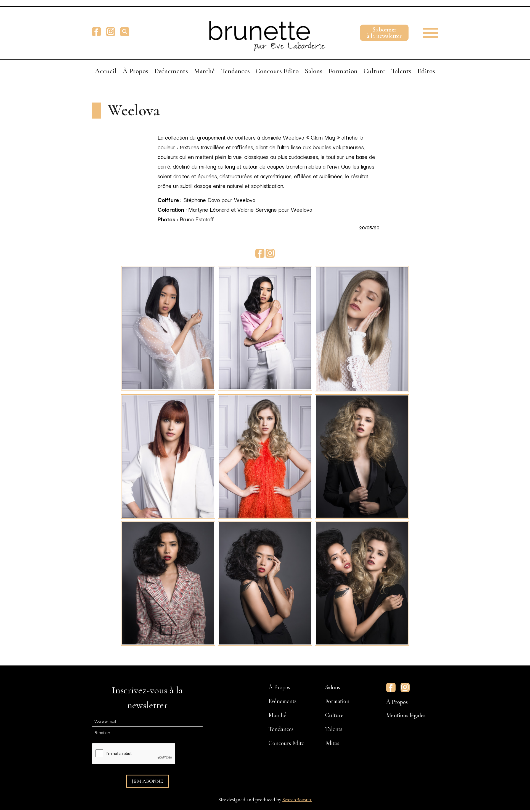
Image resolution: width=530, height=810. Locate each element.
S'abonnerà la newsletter (384, 33)
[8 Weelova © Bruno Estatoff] (265, 582)
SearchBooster (297, 799)
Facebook (96, 31)
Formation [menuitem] (342, 71)
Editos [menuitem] (426, 71)
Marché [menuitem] (204, 71)
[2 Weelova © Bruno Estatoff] (265, 327)
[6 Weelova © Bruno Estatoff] (362, 455)
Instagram (110, 31)
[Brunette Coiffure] (265, 31)
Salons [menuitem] (313, 71)
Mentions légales (405, 715)
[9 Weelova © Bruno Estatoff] (362, 582)
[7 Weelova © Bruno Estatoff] (168, 582)
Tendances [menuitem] (235, 71)
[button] (427, 31)
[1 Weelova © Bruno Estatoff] (168, 327)
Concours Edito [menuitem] (277, 71)
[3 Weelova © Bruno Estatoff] (362, 328)
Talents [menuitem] (401, 71)
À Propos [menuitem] (135, 71)
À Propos (397, 702)
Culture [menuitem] (374, 71)
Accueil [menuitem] (105, 71)
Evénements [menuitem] (171, 71)
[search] (124, 31)
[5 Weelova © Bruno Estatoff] (265, 455)
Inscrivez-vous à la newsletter (147, 697)
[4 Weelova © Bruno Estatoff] (168, 455)
